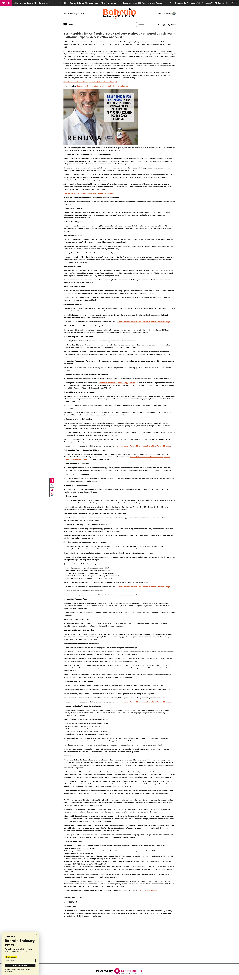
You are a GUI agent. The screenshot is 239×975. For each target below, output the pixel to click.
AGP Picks (6, 3)
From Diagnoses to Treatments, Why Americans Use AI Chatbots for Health (202, 3)
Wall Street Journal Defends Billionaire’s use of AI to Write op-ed (88, 3)
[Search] (159, 24)
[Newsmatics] (52, 494)
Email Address (11, 957)
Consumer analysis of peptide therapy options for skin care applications (102, 86)
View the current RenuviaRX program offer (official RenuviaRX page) (90, 82)
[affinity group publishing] (52, 490)
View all (234, 3)
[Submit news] (52, 480)
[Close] (36, 934)
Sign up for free (20, 965)
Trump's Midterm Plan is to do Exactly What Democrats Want (26, 3)
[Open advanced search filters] (164, 24)
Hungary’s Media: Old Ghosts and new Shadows (142, 3)
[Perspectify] (52, 485)
